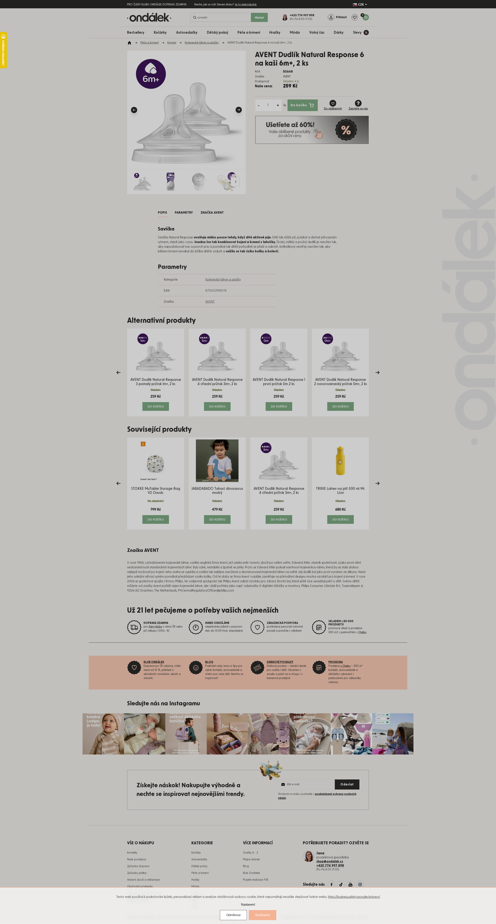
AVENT (210, 301)
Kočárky (196, 852)
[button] (155, 402)
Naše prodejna (136, 859)
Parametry (184, 212)
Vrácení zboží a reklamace (143, 880)
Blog (246, 866)
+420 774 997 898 (330, 865)
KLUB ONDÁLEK (154, 662)
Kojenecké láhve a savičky (223, 279)
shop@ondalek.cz (329, 861)
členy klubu (155, 626)
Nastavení (248, 904)
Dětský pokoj (199, 866)
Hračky (195, 880)
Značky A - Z (250, 852)
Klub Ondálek (251, 873)
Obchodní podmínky (140, 886)
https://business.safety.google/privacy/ (354, 896)
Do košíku (299, 105)
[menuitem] (137, 32)
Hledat (259, 17)
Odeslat (347, 784)
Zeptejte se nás (358, 108)
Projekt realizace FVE (255, 880)
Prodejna (335, 662)
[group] (155, 372)
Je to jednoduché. (246, 4)
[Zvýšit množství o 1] (278, 105)
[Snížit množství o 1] (258, 105)
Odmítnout (233, 915)
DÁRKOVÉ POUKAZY (280, 662)
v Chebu (345, 666)
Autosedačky (199, 859)
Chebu (362, 632)
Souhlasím (262, 915)
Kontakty (132, 852)
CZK (361, 4)
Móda (195, 886)
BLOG (209, 662)
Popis (162, 212)
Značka (212, 212)
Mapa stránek (251, 859)
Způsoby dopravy (138, 866)
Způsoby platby (136, 873)
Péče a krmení (200, 873)
